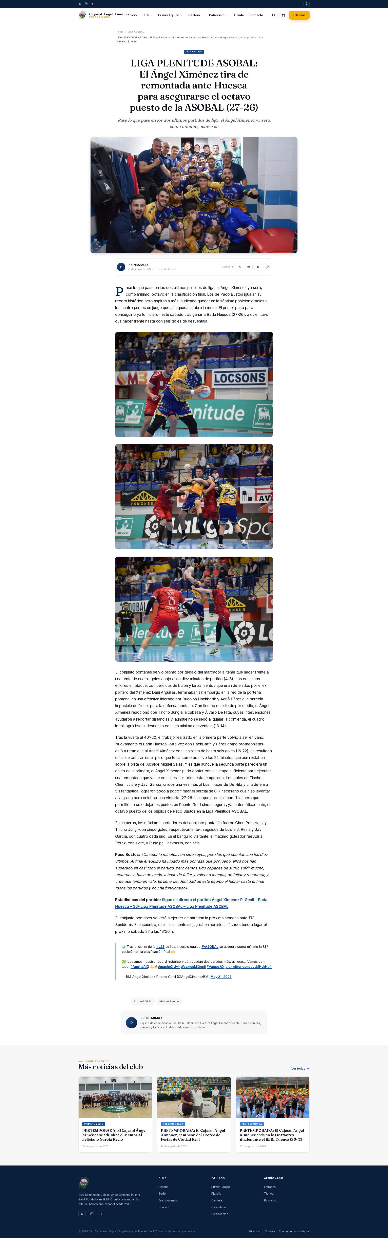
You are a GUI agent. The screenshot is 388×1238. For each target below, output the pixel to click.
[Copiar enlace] (267, 267)
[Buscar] (274, 15)
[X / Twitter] (80, 3)
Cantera (194, 15)
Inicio (133, 15)
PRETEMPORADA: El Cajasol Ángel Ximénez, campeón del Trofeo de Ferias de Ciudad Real (193, 1135)
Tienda (239, 15)
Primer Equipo (168, 15)
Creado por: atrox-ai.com (294, 1231)
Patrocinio (217, 15)
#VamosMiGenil (193, 967)
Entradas (299, 15)
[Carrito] (283, 15)
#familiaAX (139, 967)
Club (145, 15)
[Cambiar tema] (307, 4)
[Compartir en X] (239, 267)
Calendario (218, 1207)
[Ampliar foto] (194, 195)
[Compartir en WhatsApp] (249, 267)
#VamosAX (216, 967)
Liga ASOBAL (136, 31)
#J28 (160, 947)
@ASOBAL (209, 947)
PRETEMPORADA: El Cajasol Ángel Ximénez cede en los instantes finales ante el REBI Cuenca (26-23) (272, 1135)
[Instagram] (86, 3)
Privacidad (255, 1231)
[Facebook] (92, 3)
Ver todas (298, 1068)
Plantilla (216, 1193)
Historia (163, 1187)
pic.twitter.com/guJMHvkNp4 (249, 967)
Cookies (270, 1231)
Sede (162, 1193)
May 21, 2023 (221, 977)
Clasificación (219, 1214)
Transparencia (168, 1200)
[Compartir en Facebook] (258, 267)
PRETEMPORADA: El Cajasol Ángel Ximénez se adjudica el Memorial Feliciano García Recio (114, 1135)
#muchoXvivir (169, 967)
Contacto (256, 15)
